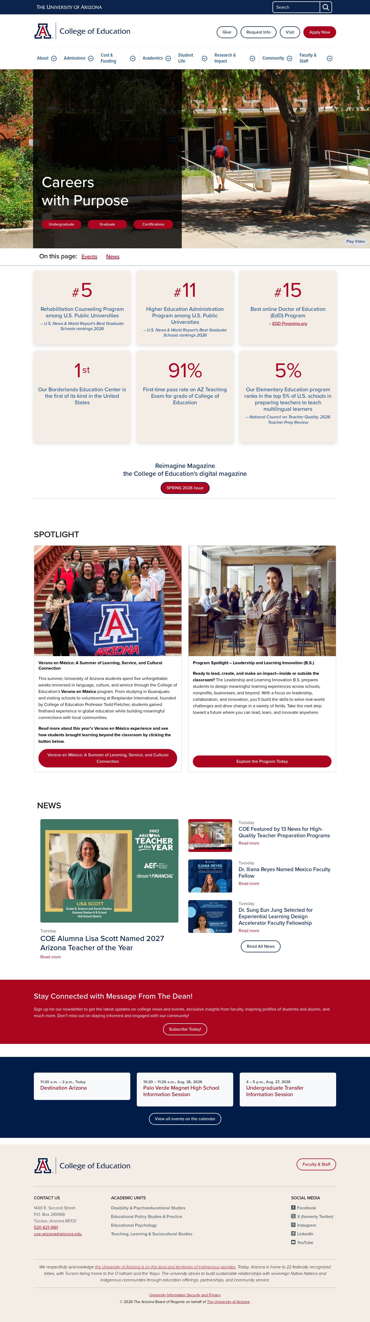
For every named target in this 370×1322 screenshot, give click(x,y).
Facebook (306, 1208)
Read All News (261, 946)
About (42, 58)
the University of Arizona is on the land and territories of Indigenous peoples (165, 1267)
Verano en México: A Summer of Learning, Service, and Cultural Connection (100, 665)
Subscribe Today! (185, 1029)
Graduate (107, 224)
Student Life (185, 58)
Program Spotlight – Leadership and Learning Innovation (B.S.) (253, 663)
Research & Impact (225, 58)
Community (273, 58)
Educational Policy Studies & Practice (146, 1216)
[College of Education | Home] (82, 31)
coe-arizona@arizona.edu (58, 1234)
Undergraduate (61, 224)
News (112, 256)
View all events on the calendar (185, 1119)
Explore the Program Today (262, 761)
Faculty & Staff (308, 58)
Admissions (74, 58)
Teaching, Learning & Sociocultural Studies (151, 1234)
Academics (153, 58)
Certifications (153, 224)
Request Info (258, 32)
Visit (290, 32)
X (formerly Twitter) (315, 1216)
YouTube (305, 1242)
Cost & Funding (108, 58)
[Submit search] (326, 7)
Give (227, 32)
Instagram (306, 1225)
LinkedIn (305, 1234)
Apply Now (319, 32)
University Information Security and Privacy (185, 1295)
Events (89, 256)
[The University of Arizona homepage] (70, 7)
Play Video (355, 241)
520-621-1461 (46, 1227)
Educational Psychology (134, 1225)
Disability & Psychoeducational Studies (148, 1208)
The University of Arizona (228, 1302)
